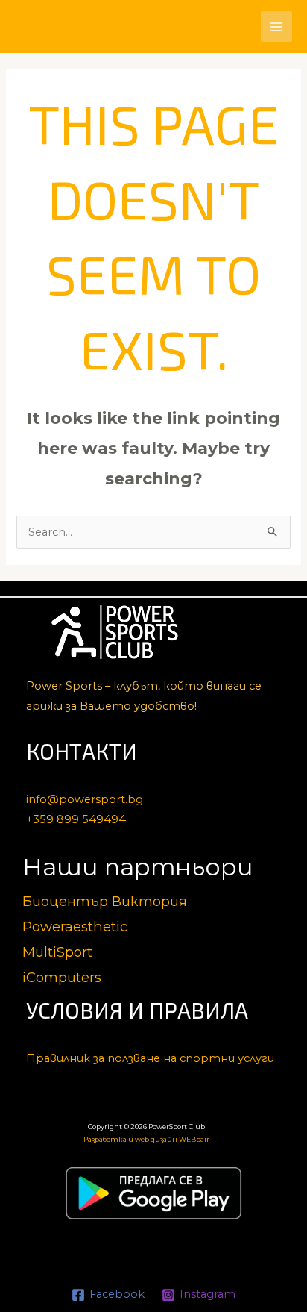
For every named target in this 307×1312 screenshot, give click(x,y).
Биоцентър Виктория (104, 901)
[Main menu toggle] (276, 27)
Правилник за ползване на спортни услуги (150, 1058)
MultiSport (57, 951)
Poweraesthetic (74, 926)
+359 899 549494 (76, 819)
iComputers (61, 977)
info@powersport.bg (84, 799)
